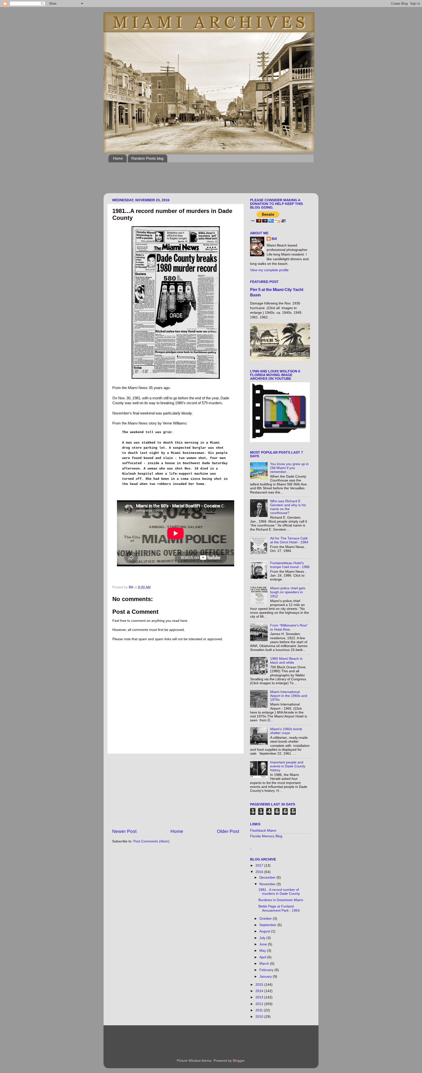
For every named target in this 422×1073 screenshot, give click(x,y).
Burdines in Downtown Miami (280, 900)
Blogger (238, 1060)
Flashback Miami (263, 830)
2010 (259, 1016)
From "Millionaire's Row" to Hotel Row (289, 627)
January (266, 976)
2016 (259, 872)
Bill (274, 239)
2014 (259, 991)
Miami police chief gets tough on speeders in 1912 (287, 592)
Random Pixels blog (147, 158)
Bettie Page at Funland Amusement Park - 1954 (279, 908)
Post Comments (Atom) (151, 841)
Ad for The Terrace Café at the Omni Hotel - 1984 (289, 540)
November (267, 884)
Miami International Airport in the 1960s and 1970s (288, 696)
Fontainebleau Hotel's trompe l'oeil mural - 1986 (290, 565)
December (267, 877)
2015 (259, 984)
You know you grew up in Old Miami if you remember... (289, 468)
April (263, 957)
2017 (259, 865)
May (263, 950)
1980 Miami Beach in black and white (286, 660)
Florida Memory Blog (266, 836)
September (268, 925)
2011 (259, 1010)
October (266, 918)
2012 (259, 1004)
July (262, 938)
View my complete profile (269, 270)
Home (118, 158)
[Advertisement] (197, 181)
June (263, 944)
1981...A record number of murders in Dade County (279, 891)
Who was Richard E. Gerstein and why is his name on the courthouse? (288, 507)
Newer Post (124, 831)
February (266, 970)
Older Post (228, 831)
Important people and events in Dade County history (287, 766)
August (265, 931)
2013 (259, 997)
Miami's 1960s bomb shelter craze (286, 731)
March (264, 963)
